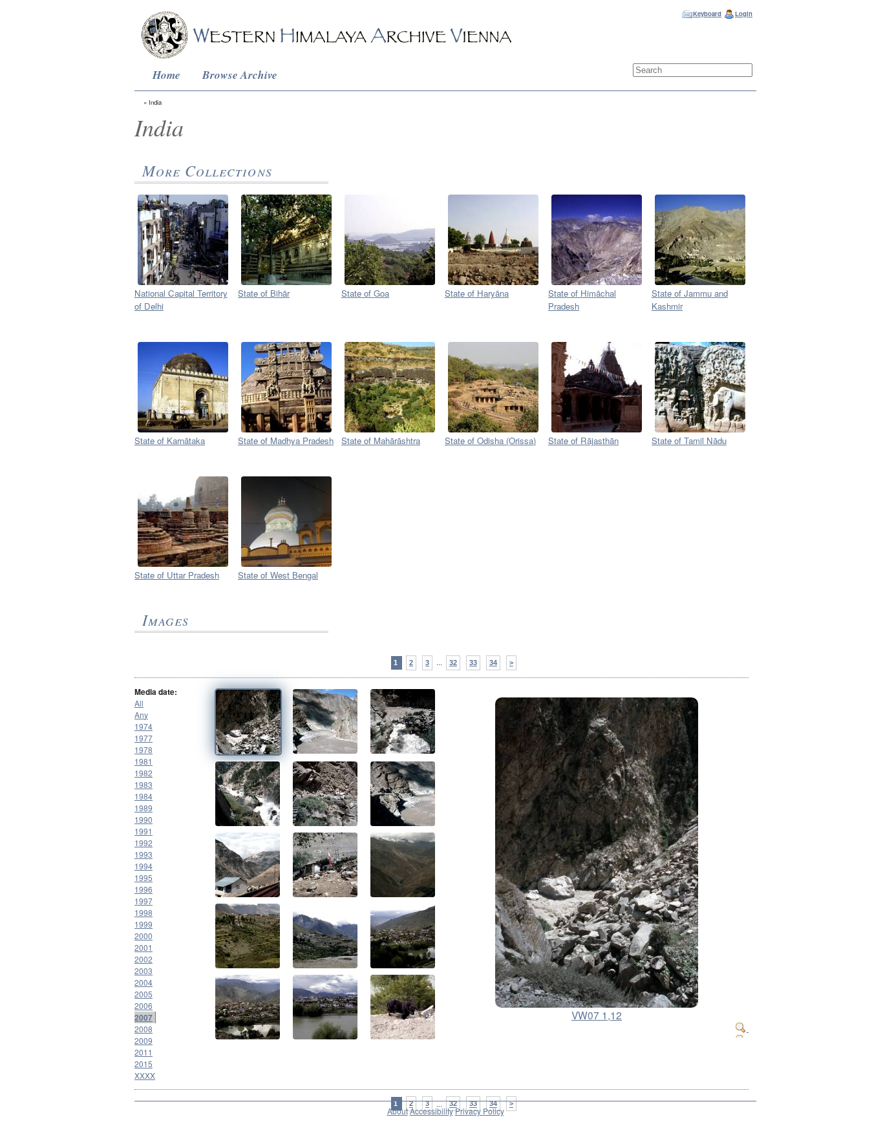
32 (453, 662)
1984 (143, 796)
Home (166, 75)
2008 (143, 1028)
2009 (143, 1040)
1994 (143, 865)
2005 (143, 993)
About (397, 1110)
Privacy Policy (479, 1110)
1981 (143, 761)
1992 (143, 842)
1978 (143, 749)
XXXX (144, 1075)
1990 (143, 819)
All (139, 702)
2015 (143, 1063)
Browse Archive (239, 75)
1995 (143, 877)
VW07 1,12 (596, 1015)
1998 (143, 912)
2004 (143, 982)
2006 (143, 1005)
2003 (143, 970)
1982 (143, 772)
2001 (143, 947)
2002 (143, 958)
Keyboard (707, 13)
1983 (143, 784)
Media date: (155, 691)
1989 (143, 807)
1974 (143, 726)
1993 (143, 854)
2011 (143, 1051)
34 (493, 662)
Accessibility (431, 1110)
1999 (143, 924)
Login (743, 13)
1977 (143, 737)
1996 (143, 889)
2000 (143, 935)
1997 (143, 900)
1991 (143, 830)
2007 (143, 1017)
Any (141, 714)
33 (473, 662)
